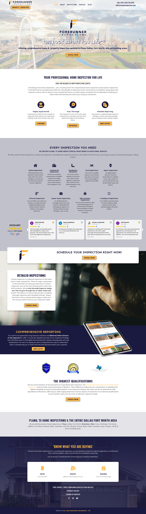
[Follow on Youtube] (77, 498)
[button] (28, 229)
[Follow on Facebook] (69, 498)
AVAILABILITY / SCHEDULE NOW (20, 7)
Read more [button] (62, 237)
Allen (92, 424)
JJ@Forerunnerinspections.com (126, 5)
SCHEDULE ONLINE (73, 55)
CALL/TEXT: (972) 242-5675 (125, 3)
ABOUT (62, 5)
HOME (56, 5)
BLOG (90, 5)
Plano (64, 424)
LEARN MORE (41, 123)
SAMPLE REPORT (105, 123)
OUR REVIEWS (73, 125)
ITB (89, 510)
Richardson (86, 424)
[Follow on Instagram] (73, 498)
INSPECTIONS (72, 5)
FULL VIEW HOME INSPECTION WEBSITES (75, 510)
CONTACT (82, 5)
